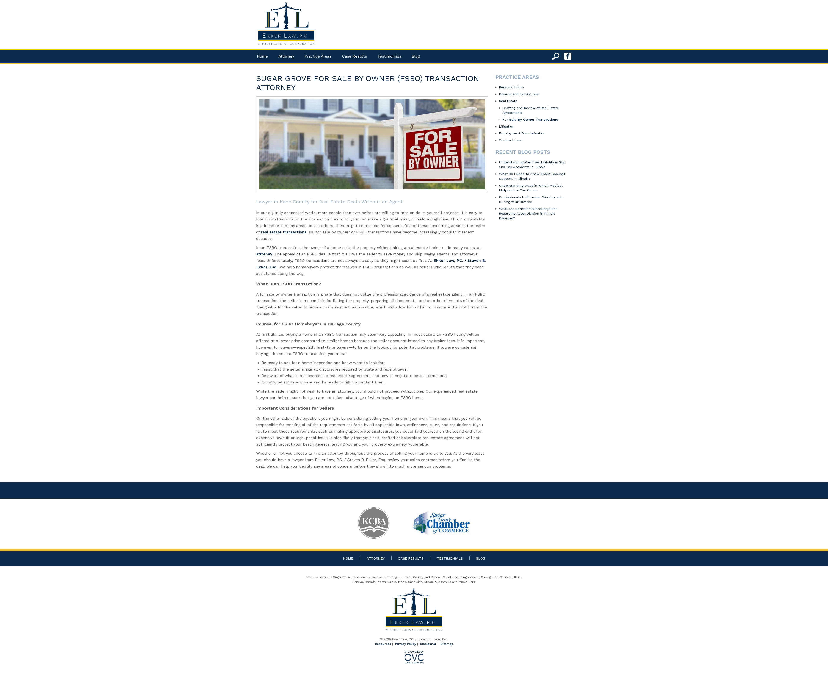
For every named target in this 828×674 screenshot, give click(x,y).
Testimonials (389, 56)
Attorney (286, 56)
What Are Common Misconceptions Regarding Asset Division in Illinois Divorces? (528, 213)
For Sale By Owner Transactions (530, 119)
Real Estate (508, 101)
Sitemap (446, 644)
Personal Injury (511, 87)
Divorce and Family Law (519, 94)
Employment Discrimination (522, 133)
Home (262, 56)
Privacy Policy (405, 644)
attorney (264, 254)
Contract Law (510, 140)
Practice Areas (318, 56)
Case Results (354, 56)
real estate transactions (283, 232)
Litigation (506, 126)
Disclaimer (428, 644)
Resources (383, 644)
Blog (416, 56)
